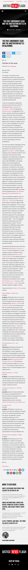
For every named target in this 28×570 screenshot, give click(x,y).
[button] (2, 11)
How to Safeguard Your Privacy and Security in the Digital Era (13, 489)
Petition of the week (18, 288)
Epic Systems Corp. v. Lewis (10, 283)
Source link (5, 466)
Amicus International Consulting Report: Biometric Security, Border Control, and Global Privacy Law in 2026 (13, 506)
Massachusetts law (7, 111)
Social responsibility (9, 1)
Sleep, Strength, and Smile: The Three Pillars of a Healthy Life (14, 522)
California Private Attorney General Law (13, 402)
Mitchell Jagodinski (10, 66)
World (25, 1)
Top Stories (19, 1)
